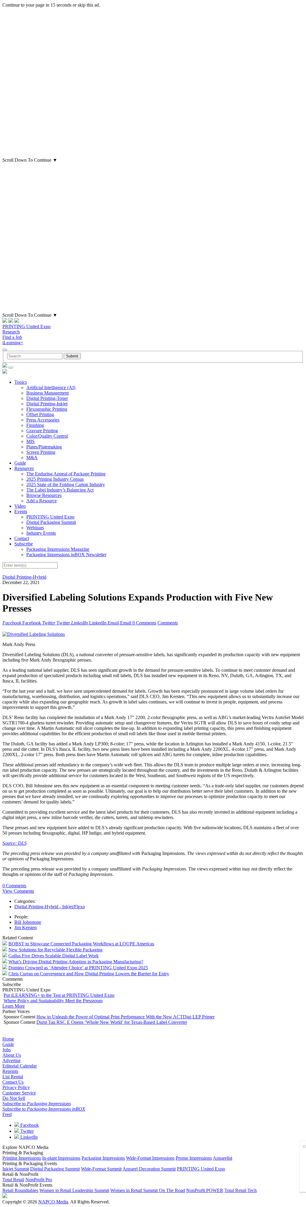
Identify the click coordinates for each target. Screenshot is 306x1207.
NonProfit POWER (204, 1190)
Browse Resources (44, 495)
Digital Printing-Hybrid (24, 577)
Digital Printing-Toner (47, 398)
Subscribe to (36, 1103)
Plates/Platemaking (44, 446)
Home (8, 1038)
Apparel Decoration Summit (149, 1168)
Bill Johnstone (27, 922)
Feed (7, 1114)
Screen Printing (40, 452)
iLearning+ (12, 342)
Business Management (47, 392)
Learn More (13, 1006)
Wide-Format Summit (101, 1168)
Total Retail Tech (240, 1190)
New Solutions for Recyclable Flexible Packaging (55, 949)
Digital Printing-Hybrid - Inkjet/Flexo (49, 906)
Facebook (29, 1125)
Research (11, 331)
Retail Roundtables (20, 1190)
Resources (24, 468)
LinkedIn (28, 1137)
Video (20, 506)
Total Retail (13, 1179)
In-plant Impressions (61, 1158)
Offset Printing (40, 414)
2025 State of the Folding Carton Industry (65, 484)
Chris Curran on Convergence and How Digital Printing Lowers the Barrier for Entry (88, 973)
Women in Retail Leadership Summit (74, 1190)
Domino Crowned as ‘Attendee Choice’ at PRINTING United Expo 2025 (78, 967)
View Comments (18, 891)
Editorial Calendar (19, 1065)
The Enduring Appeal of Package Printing (65, 473)
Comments (167, 622)
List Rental (12, 1076)
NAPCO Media (53, 1201)
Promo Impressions (194, 1158)
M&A (32, 457)
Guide (20, 462)
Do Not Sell (13, 1098)
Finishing (35, 425)
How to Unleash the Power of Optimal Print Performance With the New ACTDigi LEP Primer (125, 1016)
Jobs (6, 1049)
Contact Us (13, 1082)
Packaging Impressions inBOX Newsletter (66, 554)
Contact (21, 538)
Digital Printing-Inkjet (47, 403)
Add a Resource (41, 500)
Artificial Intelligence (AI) (50, 387)
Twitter (26, 1131)
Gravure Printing (42, 430)
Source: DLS (14, 843)
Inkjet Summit (15, 1168)
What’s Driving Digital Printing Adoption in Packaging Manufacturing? (75, 961)
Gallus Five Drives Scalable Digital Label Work (53, 955)
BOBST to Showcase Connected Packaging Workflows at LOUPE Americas (81, 943)
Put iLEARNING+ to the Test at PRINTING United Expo (59, 995)
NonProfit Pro (38, 1179)
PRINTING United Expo (26, 326)
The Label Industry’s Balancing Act (60, 489)
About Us (11, 1055)
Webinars (35, 527)
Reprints (10, 1071)
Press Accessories (42, 419)
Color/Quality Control (47, 436)
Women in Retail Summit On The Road (147, 1190)
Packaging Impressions (103, 1158)
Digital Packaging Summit (51, 522)
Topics (20, 382)
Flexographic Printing (46, 409)
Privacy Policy (16, 1087)
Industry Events (41, 533)
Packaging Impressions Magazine (57, 549)
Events (20, 511)
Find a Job (12, 337)
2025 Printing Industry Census (55, 479)
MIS (30, 441)
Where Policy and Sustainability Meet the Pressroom (53, 1000)
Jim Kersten (25, 927)
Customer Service (19, 1092)
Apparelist (222, 1158)
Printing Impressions (21, 1158)
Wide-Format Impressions (150, 1158)
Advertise (11, 1060)
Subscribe (23, 543)
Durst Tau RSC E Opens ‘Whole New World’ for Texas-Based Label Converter (111, 1022)
